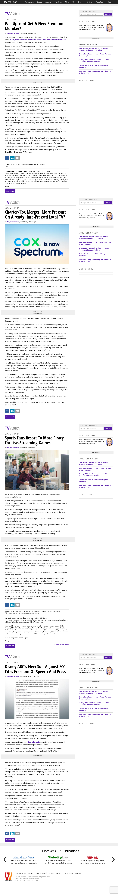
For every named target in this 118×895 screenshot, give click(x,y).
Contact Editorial (40, 873)
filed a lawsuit (34, 742)
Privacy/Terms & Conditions (72, 873)
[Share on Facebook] (7, 158)
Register (90, 2)
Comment (10, 191)
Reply (7, 186)
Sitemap (58, 873)
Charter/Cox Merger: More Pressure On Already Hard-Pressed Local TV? (93, 49)
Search (73, 2)
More (67, 2)
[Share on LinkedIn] (12, 158)
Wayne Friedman (13, 33)
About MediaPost (20, 873)
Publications (29, 2)
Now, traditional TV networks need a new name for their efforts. (38, 39)
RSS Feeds (51, 873)
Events (39, 2)
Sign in (80, 2)
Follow (108, 2)
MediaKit (30, 873)
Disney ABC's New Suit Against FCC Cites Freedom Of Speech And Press (94, 61)
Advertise (99, 2)
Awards (48, 2)
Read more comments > (60, 645)
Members (58, 2)
